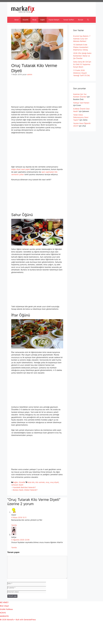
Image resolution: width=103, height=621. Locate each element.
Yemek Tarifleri (68, 20)
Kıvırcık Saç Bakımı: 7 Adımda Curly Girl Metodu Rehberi (81, 38)
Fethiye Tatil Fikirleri (81, 103)
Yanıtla (14, 525)
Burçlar (80, 20)
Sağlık (42, 20)
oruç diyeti (54, 482)
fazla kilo (31, 482)
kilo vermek (40, 482)
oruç (47, 482)
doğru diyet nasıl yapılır (20, 169)
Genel (16, 20)
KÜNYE (3, 613)
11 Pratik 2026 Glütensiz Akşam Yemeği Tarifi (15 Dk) (81, 73)
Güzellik (25, 20)
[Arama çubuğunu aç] (88, 20)
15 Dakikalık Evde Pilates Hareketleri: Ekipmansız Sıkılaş (81, 47)
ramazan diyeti (17, 485)
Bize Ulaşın (4, 606)
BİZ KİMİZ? (4, 602)
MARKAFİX (4, 616)
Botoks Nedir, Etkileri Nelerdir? (25, 490)
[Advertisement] (37, 91)
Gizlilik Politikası (6, 609)
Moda (34, 20)
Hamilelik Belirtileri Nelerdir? (24, 487)
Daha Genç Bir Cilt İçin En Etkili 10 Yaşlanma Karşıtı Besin (82, 64)
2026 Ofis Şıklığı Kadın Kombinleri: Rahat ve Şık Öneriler (82, 55)
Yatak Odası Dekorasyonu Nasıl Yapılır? (80, 117)
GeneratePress (30, 620)
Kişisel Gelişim (54, 20)
